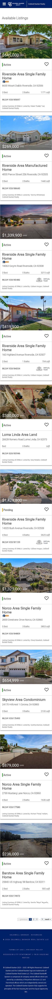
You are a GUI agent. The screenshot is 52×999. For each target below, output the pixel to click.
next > (48, 919)
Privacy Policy (34, 949)
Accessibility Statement (17, 954)
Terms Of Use (16, 949)
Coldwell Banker (19, 935)
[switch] (46, 64)
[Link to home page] (17, 4)
